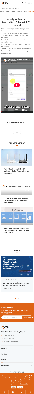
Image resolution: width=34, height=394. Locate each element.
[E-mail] (13, 392)
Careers (7, 11)
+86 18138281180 (9, 336)
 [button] (14, 132)
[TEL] (21, 392)
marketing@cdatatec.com (11, 341)
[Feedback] (30, 392)
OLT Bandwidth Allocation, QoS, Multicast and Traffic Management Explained (16, 284)
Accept (20, 387)
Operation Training (14, 8)
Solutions (4, 354)
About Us (4, 8)
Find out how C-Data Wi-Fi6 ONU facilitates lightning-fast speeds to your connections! (16, 171)
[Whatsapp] (4, 392)
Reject (13, 387)
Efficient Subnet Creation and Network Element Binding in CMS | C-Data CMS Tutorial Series (16, 200)
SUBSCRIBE (27, 317)
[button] (15, 298)
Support (3, 360)
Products (4, 348)
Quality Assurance (22, 11)
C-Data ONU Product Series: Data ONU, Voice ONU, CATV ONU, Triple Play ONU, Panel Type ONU (16, 230)
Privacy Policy (24, 384)
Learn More (7, 288)
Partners (13, 11)
